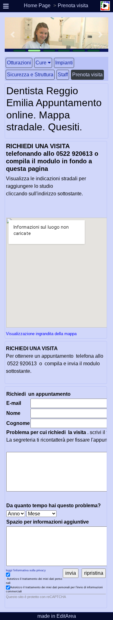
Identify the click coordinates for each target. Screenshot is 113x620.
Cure (40, 62)
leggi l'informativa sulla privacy (26, 570)
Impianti (64, 62)
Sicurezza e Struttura (30, 74)
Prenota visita (73, 5)
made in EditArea (56, 616)
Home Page (37, 5)
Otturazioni (19, 62)
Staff (63, 74)
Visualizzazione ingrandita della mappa (41, 333)
